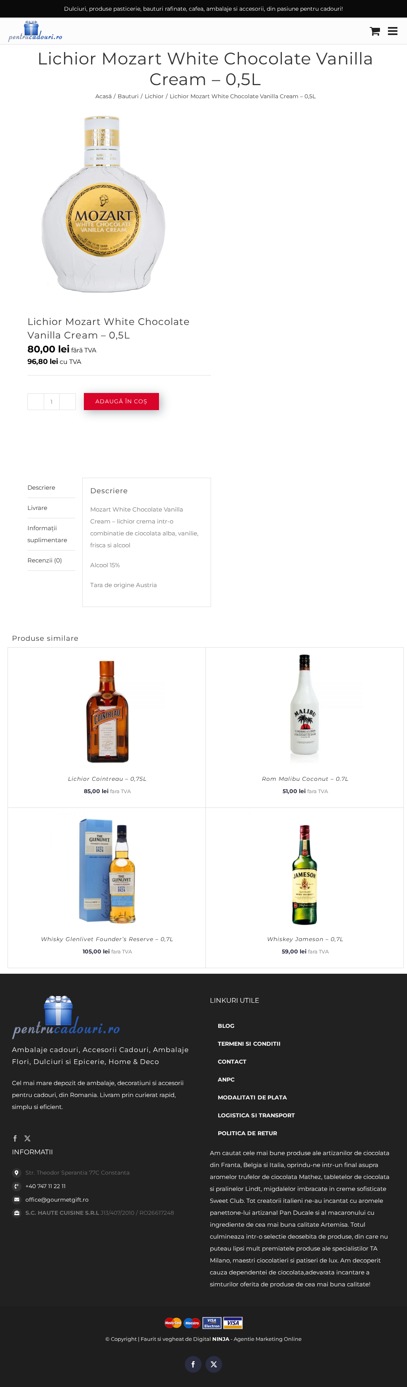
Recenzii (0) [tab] (44, 560)
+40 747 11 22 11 (45, 1186)
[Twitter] (27, 1138)
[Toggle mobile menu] (393, 31)
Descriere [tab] (41, 487)
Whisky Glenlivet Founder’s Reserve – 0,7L (107, 939)
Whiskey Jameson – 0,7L (305, 939)
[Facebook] (15, 1138)
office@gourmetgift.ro (57, 1199)
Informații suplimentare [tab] (47, 534)
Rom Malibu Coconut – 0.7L (305, 778)
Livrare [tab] (37, 508)
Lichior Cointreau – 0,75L (107, 778)
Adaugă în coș (121, 401)
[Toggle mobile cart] (375, 31)
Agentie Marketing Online (268, 1339)
